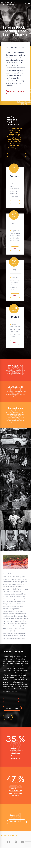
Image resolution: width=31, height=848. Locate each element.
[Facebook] (8, 842)
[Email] (22, 842)
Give (15, 202)
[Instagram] (15, 842)
